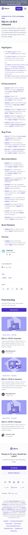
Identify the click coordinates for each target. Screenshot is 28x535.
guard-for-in (20, 89)
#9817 (15, 153)
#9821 (23, 193)
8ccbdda (7, 169)
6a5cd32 (7, 149)
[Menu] (25, 9)
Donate (19, 8)
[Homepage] (5, 8)
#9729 (10, 119)
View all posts (14, 310)
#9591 (10, 100)
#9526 (10, 166)
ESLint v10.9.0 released (12, 379)
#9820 (12, 113)
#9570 (11, 126)
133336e (7, 109)
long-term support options (14, 4)
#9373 (10, 146)
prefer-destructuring (19, 149)
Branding (6, 521)
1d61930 (7, 103)
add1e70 (7, 116)
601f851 (7, 191)
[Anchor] (13, 47)
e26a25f (7, 88)
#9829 (18, 206)
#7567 (10, 91)
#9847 (15, 173)
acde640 (7, 204)
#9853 (16, 180)
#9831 (22, 104)
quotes (24, 136)
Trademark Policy (8, 528)
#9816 (7, 188)
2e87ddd (7, 184)
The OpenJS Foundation (16, 521)
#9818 (15, 119)
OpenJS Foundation (14, 501)
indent (19, 109)
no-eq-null (9, 138)
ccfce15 (7, 210)
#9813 (11, 231)
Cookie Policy (13, 530)
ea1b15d (7, 142)
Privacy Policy (17, 523)
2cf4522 (7, 122)
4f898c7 (7, 229)
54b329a (7, 217)
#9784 (10, 153)
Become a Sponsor (14, 473)
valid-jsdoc (16, 104)
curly (19, 136)
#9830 (7, 201)
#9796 (15, 91)
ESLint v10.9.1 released (11, 338)
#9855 (15, 166)
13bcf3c (7, 136)
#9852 (7, 140)
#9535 (10, 173)
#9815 (11, 244)
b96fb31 (7, 163)
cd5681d (7, 241)
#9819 (15, 146)
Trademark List (11, 509)
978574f (7, 178)
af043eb (7, 96)
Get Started (14, 468)
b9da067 (7, 197)
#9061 (6, 113)
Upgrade (18, 2)
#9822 (12, 219)
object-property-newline (18, 124)
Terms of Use (8, 523)
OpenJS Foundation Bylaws (13, 525)
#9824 (22, 212)
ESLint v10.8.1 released (11, 422)
